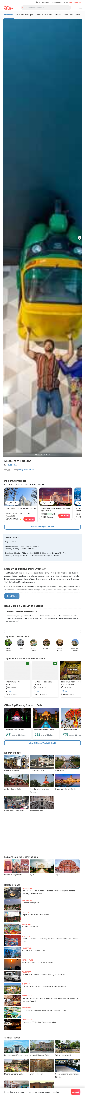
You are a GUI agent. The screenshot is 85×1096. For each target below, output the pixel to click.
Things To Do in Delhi (26, 470)
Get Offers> (29, 519)
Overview (8, 14)
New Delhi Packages (24, 14)
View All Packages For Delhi (42, 526)
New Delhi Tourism (72, 14)
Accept (75, 1092)
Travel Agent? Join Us (59, 2)
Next (79, 238)
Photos (58, 14)
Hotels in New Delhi (44, 14)
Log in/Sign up (75, 2)
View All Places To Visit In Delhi (42, 743)
